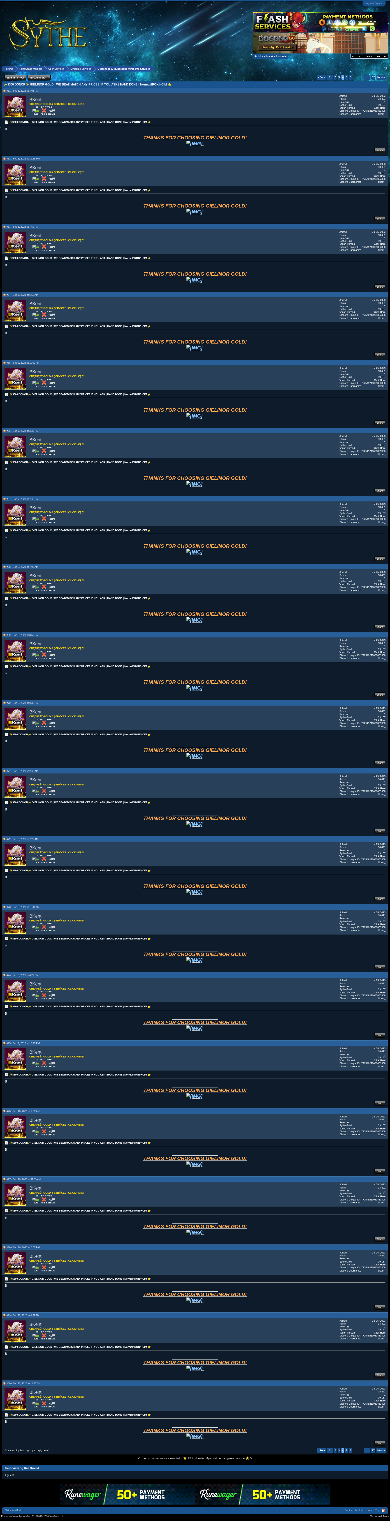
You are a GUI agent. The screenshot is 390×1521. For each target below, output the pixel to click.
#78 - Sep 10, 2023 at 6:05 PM (23, 1247)
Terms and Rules (379, 1516)
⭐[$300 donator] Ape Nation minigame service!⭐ (216, 1458)
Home (370, 1510)
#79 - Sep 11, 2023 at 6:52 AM (23, 1315)
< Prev (321, 77)
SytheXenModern (14, 1510)
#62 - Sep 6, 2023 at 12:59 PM (23, 158)
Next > (381, 77)
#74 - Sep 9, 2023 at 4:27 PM (22, 975)
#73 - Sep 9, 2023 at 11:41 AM (23, 907)
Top (377, 1510)
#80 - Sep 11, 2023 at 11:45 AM (23, 1383)
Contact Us (351, 1510)
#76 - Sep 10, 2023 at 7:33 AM (23, 1111)
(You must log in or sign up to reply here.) (27, 1450)
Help (361, 1510)
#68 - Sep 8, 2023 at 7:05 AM (22, 566)
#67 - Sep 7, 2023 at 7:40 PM (22, 499)
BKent (35, 99)
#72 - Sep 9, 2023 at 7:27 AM (22, 839)
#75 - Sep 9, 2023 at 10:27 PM (23, 1043)
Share (379, 150)
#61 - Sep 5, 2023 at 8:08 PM (22, 90)
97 (373, 77)
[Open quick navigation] (385, 68)
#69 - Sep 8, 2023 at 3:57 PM (22, 635)
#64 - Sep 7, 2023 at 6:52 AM (22, 294)
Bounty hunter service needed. (161, 1458)
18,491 (381, 98)
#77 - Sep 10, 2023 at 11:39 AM (24, 1179)
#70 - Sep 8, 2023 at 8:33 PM (22, 703)
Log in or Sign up (374, 3)
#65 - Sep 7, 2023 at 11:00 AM (23, 362)
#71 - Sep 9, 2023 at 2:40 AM (22, 771)
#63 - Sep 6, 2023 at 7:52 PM (22, 226)
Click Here (379, 107)
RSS (383, 1510)
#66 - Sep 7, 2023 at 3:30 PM (22, 430)
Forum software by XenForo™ (32, 1516)
